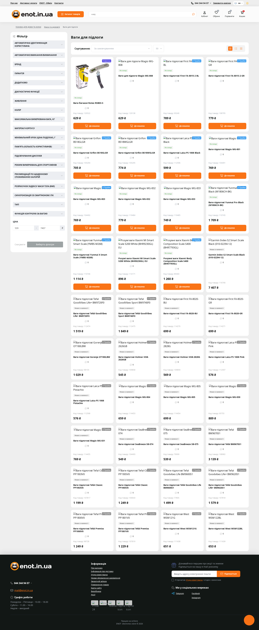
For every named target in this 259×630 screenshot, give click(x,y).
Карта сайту (96, 588)
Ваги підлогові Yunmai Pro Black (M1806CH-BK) (226, 203)
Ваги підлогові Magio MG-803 (89, 199)
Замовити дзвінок (222, 3)
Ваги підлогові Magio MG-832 (134, 199)
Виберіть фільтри (45, 244)
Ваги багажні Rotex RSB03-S (88, 103)
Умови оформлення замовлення (105, 578)
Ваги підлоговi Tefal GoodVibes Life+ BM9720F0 (90, 314)
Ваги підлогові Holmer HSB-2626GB (133, 358)
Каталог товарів (72, 14)
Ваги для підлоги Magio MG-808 (135, 75)
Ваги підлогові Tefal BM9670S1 (225, 444)
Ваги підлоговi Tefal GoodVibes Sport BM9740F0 (135, 314)
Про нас (14, 3)
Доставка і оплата (28, 3)
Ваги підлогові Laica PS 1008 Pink (226, 357)
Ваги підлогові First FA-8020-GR (226, 313)
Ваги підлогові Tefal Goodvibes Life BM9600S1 (182, 486)
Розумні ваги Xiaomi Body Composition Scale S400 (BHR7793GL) (177, 261)
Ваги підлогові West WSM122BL (226, 528)
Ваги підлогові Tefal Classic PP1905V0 (133, 486)
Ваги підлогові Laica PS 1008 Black (181, 152)
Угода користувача (99, 574)
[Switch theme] (247, 3)
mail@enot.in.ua (23, 590)
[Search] (193, 14)
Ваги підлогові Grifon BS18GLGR (90, 152)
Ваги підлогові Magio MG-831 (89, 440)
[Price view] (241, 48)
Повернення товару (100, 584)
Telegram (180, 593)
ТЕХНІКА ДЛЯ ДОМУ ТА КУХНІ (28, 27)
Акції (93, 594)
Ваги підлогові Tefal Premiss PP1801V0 (133, 530)
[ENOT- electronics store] (32, 14)
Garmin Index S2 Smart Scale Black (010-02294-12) (227, 256)
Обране (216, 14)
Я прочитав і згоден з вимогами (198, 580)
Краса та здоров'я (52, 27)
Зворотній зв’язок (99, 581)
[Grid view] (230, 48)
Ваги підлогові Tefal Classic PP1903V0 (88, 486)
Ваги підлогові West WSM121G (180, 528)
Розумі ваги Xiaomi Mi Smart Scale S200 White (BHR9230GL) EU (137, 259)
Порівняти (229, 14)
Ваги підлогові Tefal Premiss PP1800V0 (88, 530)
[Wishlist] (113, 69)
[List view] (236, 48)
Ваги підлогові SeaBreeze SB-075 (180, 444)
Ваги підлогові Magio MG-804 (134, 397)
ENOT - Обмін (45, 3)
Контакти (59, 3)
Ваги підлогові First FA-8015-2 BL (181, 75)
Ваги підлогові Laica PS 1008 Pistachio (88, 402)
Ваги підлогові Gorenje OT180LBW (91, 357)
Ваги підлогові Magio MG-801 (224, 149)
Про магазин (97, 568)
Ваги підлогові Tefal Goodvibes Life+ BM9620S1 (225, 486)
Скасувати (20, 244)
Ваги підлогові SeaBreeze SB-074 (135, 444)
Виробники (96, 591)
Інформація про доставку (102, 571)
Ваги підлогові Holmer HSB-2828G (181, 357)
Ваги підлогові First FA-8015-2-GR (226, 75)
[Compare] (113, 74)
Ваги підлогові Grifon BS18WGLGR (136, 152)
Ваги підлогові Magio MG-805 (179, 397)
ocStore (134, 621)
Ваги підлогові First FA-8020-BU (180, 313)
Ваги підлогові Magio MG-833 (179, 199)
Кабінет (204, 16)
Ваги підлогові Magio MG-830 (224, 397)
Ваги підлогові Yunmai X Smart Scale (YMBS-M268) (90, 256)
